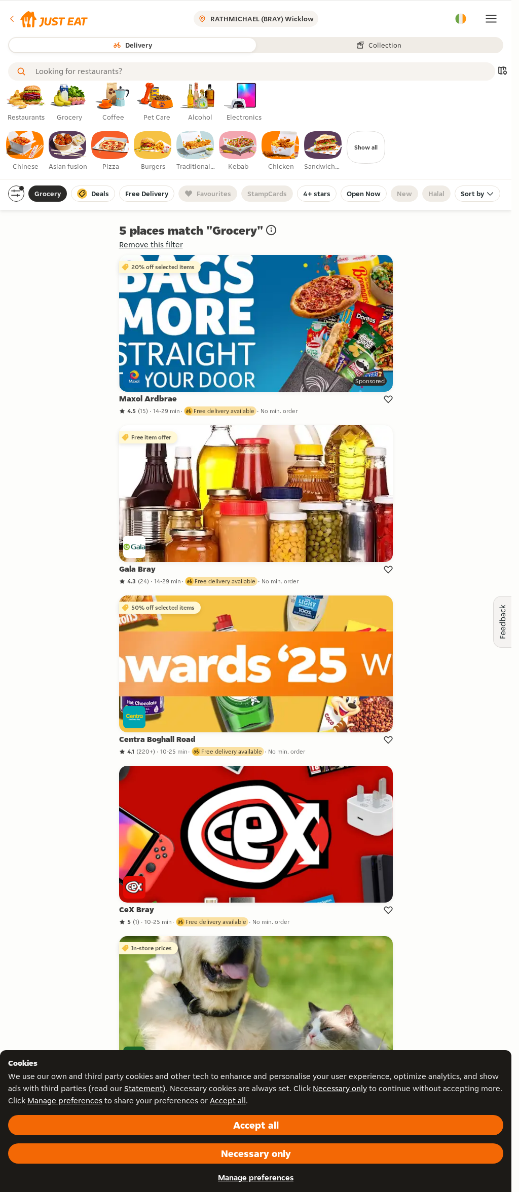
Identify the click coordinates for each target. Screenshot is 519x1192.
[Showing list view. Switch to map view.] (502, 71)
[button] (48, 19)
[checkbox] (25, 151)
